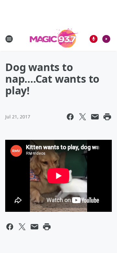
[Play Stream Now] (106, 39)
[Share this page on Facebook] (70, 116)
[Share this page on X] (82, 116)
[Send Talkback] (94, 39)
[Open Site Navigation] (9, 39)
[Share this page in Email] (94, 116)
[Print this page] (107, 116)
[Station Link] (54, 38)
